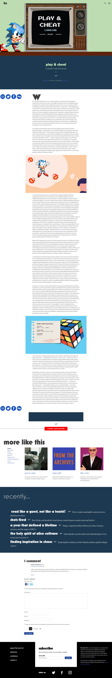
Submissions (13, 652)
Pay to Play (30, 473)
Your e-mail (42, 655)
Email (25, 616)
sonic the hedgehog (13, 459)
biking (9, 452)
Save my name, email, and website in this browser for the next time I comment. (47, 624)
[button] (26, 585)
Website (26, 620)
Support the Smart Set (16, 648)
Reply (32, 575)
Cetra (60, 229)
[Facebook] (13, 96)
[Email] (2, 96)
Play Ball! (57, 473)
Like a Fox (84, 473)
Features (47, 80)
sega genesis (11, 457)
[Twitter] (8, 96)
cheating (9, 454)
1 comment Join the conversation (56, 428)
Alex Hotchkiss (65, 80)
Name (26, 612)
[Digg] (19, 96)
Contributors (14, 656)
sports (9, 461)
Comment (27, 592)
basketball (10, 450)
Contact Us (13, 660)
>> (95, 657)
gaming (9, 455)
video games (11, 463)
